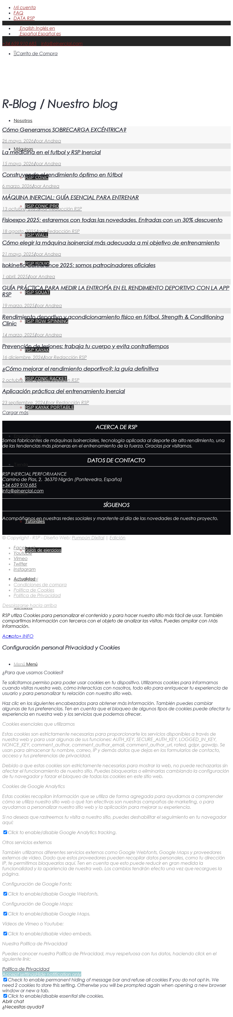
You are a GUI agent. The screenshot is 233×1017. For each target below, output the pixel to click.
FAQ (18, 12)
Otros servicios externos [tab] (27, 842)
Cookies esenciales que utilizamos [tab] (38, 724)
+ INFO (26, 636)
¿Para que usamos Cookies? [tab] (32, 672)
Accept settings (19, 974)
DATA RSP (24, 18)
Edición (118, 537)
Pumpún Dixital (88, 537)
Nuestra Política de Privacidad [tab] (34, 943)
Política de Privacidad (25, 968)
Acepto (10, 636)
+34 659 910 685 (19, 43)
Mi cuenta (25, 7)
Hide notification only (58, 974)
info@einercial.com (62, 43)
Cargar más (15, 412)
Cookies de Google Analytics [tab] (33, 786)
